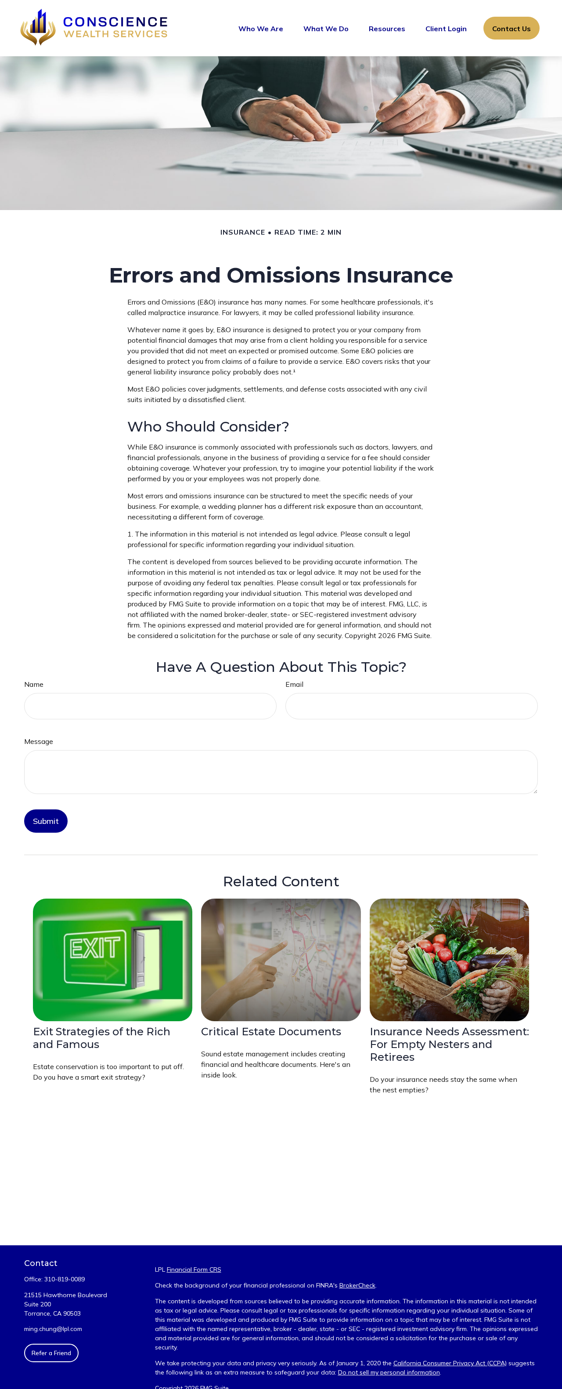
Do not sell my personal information (389, 1372)
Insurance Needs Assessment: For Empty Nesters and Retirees (449, 1044)
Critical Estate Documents (271, 1031)
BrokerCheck (357, 1285)
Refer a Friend (51, 1353)
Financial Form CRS (194, 1269)
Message (38, 741)
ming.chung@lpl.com (53, 1329)
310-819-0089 (64, 1279)
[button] (261, 28)
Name (33, 684)
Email (294, 684)
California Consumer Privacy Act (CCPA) (450, 1363)
